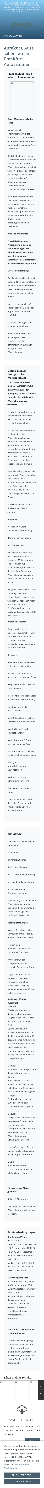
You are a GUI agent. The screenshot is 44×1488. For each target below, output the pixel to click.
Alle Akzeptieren (22, 1475)
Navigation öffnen (12, 36)
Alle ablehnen (22, 1481)
